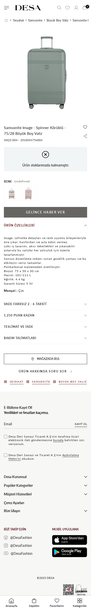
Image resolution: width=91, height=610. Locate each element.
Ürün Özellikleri (19, 225)
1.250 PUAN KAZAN (19, 315)
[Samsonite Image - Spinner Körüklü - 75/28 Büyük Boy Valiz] (11, 193)
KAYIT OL (81, 424)
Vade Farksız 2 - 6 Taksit (25, 304)
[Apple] (69, 540)
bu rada (58, 440)
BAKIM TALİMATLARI (20, 338)
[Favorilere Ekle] (85, 127)
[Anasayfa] (8, 20)
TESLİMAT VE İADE (18, 327)
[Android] (69, 552)
